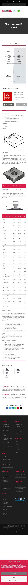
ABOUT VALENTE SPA (9, 4)
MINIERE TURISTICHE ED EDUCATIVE (7, 447)
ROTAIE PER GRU (6, 459)
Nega (14, 577)
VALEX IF (18, 449)
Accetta (14, 573)
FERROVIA (5, 435)
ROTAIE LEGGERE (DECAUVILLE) (6, 465)
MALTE (4, 484)
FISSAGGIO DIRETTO (20, 428)
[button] (26, 561)
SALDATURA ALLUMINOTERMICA (7, 488)
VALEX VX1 (18, 452)
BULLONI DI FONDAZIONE (6, 481)
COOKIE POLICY (11, 583)
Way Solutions (20, 529)
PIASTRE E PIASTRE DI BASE (7, 477)
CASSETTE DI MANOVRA (6, 510)
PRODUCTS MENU (8, 15)
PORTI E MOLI (6, 433)
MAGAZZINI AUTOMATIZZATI (6, 429)
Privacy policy (17, 583)
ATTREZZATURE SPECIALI (19, 492)
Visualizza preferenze (14, 580)
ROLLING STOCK (19, 488)
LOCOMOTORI (19, 486)
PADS (17, 441)
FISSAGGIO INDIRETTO (18, 432)
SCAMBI (4, 497)
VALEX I (17, 444)
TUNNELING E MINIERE (6, 443)
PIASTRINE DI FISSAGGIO (19, 425)
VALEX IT (18, 447)
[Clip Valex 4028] (14, 47)
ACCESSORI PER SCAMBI (6, 514)
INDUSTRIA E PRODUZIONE (6, 425)
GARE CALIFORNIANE (7, 506)
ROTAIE (4, 456)
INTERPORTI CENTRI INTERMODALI (7, 439)
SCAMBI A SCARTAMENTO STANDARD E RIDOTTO (6, 501)
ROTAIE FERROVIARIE (7, 462)
